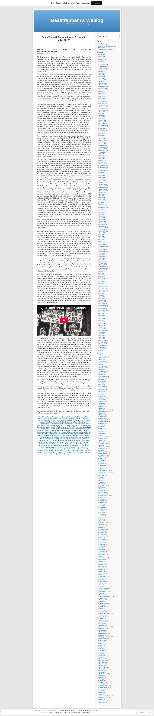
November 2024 (103, 86)
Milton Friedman (53, 434)
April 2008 (102, 338)
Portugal (101, 605)
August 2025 (102, 71)
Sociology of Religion (105, 637)
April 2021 (102, 159)
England (101, 463)
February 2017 (103, 243)
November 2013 (103, 307)
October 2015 (103, 270)
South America (103, 640)
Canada (101, 418)
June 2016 (102, 256)
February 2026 (103, 61)
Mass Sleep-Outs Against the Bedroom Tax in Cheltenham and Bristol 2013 (107, 46)
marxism (44, 434)
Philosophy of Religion (105, 596)
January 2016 (103, 264)
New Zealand (102, 576)
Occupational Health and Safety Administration (73, 437)
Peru (100, 593)
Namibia (101, 569)
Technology (102, 660)
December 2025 (103, 64)
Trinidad (101, 675)
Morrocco (101, 566)
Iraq (100, 512)
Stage (101, 647)
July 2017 (102, 234)
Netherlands (102, 573)
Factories (65, 449)
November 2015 (103, 268)
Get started (96, 3)
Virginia (85, 444)
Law (100, 531)
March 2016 (102, 261)
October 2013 (103, 308)
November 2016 (103, 248)
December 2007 (103, 345)
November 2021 (103, 147)
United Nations (103, 687)
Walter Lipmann (64, 445)
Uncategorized (103, 684)
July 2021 (102, 153)
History (87, 449)
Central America (65, 447)
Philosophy (75, 450)
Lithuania (101, 542)
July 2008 (102, 333)
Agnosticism (102, 361)
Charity (101, 423)
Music (100, 568)
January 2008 (103, 344)
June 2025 (102, 74)
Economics (41, 449)
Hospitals (101, 500)
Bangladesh (102, 398)
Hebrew (101, 497)
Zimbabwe (102, 702)
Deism (101, 445)
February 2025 (103, 81)
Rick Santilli (53, 440)
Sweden (101, 650)
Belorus (101, 404)
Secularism (102, 628)
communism (75, 447)
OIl (100, 586)
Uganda (101, 680)
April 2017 (102, 239)
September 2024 (104, 90)
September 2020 (104, 170)
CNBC (87, 422)
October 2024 (103, 88)
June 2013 (102, 315)
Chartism (101, 425)
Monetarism (63, 434)
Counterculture (79, 424)
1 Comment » (67, 454)
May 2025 (102, 76)
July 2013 (102, 313)
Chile (100, 426)
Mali (100, 547)
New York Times (77, 435)
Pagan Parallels (103, 588)
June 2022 (102, 135)
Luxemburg (102, 544)
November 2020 (103, 167)
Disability (101, 452)
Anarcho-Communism (82, 419)
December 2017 (103, 226)
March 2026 (102, 59)
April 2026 (102, 58)
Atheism (101, 388)
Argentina (101, 379)
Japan (101, 521)
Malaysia (101, 546)
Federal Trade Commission (78, 427)
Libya (100, 537)
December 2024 (103, 85)
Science (101, 623)
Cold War (41, 424)
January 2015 (103, 283)
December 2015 (103, 266)
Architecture (102, 378)
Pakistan (101, 589)
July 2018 (102, 214)
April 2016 (102, 259)
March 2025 (102, 79)
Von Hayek (54, 445)
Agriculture (102, 362)
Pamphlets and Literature (106, 49)
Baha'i (101, 393)
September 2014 (104, 290)
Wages (82, 452)
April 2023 (102, 118)
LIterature (68, 450)
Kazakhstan (102, 526)
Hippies (79, 430)
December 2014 (103, 285)
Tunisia (101, 677)
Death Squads (50, 425)
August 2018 (102, 212)
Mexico (101, 559)
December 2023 (103, 105)
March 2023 (102, 120)
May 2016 (102, 258)
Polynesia (102, 601)
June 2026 (102, 54)
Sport (100, 645)
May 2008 (102, 337)
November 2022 (103, 127)
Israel (100, 517)
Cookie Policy (85, 712)
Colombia (101, 431)
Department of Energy (63, 425)
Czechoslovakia (103, 443)
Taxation (72, 442)
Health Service (79, 449)
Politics (82, 450)
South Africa (102, 638)
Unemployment (103, 685)
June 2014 (102, 295)
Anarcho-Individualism (45, 420)
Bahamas (101, 394)
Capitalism (48, 422)
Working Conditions (104, 697)
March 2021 (102, 160)
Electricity (101, 462)
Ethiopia (101, 468)
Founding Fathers (80, 429)
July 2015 (102, 273)
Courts (86, 424)
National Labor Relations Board (47, 435)
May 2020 (102, 177)
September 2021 (104, 150)
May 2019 (102, 197)
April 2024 (102, 98)
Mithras (101, 561)
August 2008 (102, 332)
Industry (39, 450)
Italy (100, 519)
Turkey (101, 679)
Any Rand (70, 420)
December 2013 (103, 305)
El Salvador (102, 460)
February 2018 (103, 222)
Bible (100, 408)
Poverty (44, 452)
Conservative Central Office (54, 424)
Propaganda (58, 439)
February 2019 (103, 202)
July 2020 (102, 174)
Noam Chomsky (52, 437)
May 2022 (102, 137)
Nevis (100, 574)
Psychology (102, 610)
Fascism (71, 449)
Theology (101, 672)
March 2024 (102, 100)
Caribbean (102, 420)
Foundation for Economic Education (62, 429)
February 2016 (103, 263)
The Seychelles (103, 669)
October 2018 (103, 209)
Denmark (101, 448)
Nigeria (101, 579)
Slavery (54, 452)
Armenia (101, 381)
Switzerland (102, 652)
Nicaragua (102, 578)
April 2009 (102, 325)
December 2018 (103, 206)
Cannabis (41, 422)
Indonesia (102, 507)
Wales (101, 692)
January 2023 (103, 123)
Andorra (101, 369)
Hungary (101, 502)
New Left (68, 435)
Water (100, 694)
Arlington (77, 420)
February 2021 (103, 162)
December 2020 (103, 165)
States (67, 442)
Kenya (101, 527)
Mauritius (101, 552)
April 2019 (102, 199)
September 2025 (104, 69)
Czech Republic (103, 441)
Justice (45, 450)
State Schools (59, 442)
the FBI (41, 444)
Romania (101, 615)
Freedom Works (70, 430)
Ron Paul (61, 440)
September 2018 (104, 211)
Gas (100, 484)
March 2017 (102, 241)
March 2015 (102, 280)
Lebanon (101, 532)
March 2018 (102, 221)
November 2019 (103, 187)
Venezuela (102, 689)
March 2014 (102, 300)
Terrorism (101, 663)
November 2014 (103, 286)
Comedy (101, 433)
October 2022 (103, 128)
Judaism (101, 522)
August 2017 (102, 233)
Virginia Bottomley (44, 445)
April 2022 (102, 138)
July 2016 (102, 254)
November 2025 (103, 66)
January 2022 (103, 143)
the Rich (54, 444)
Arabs (100, 372)
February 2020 (103, 182)
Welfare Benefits (103, 695)
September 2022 (104, 130)
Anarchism (55, 447)
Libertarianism (59, 450)
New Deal (61, 435)
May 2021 (102, 157)
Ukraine (101, 682)
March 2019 (102, 201)
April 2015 (102, 278)
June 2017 (102, 236)
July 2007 (102, 350)
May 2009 (102, 323)
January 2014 (103, 303)
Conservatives (68, 424)
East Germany (103, 453)
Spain (100, 643)
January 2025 (103, 83)
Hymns (101, 504)
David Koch (41, 425)
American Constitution (50, 419)
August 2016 (102, 253)
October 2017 (103, 229)
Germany (101, 489)
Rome (100, 616)
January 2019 (103, 204)
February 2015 (103, 281)
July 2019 (102, 194)
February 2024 (103, 101)
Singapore (102, 630)
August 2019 (102, 192)
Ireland (101, 514)
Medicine (101, 554)
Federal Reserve (62, 427)
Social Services (103, 633)
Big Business (85, 420)
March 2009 (102, 327)
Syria (100, 653)
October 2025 (103, 68)
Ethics (101, 467)
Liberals (51, 450)
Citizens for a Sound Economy (75, 422)
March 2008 (102, 340)
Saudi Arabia (102, 620)
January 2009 (103, 330)
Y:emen (101, 699)
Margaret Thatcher (68, 432)
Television (68, 452)
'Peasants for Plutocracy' (76, 417)
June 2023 (102, 115)
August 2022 (102, 132)
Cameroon (102, 416)
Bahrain (101, 396)
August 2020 (102, 172)
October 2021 (103, 148)
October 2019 (103, 189)
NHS (85, 435)
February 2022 (103, 142)
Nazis (100, 571)
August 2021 (102, 152)
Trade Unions (103, 674)
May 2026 (102, 56)
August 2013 (102, 312)
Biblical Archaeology (104, 409)
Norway (101, 583)
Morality (101, 564)
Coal (100, 430)
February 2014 (103, 301)
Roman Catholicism (104, 613)
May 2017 (102, 238)
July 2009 (102, 320)
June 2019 (102, 196)
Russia (101, 618)
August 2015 (102, 271)
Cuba (100, 440)
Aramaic (101, 374)
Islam (100, 515)
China (100, 428)
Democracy (83, 447)
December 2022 (103, 125)
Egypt (100, 458)
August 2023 (102, 111)
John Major (46, 432)
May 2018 (102, 217)
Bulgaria (101, 415)
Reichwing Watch (81, 439)
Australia (101, 389)
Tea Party (79, 442)
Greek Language (104, 492)
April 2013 (102, 318)
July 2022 (102, 133)
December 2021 (103, 145)
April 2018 (102, 219)
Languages (102, 529)
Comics (101, 435)
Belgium (101, 403)
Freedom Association (58, 430)
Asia (100, 384)
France (101, 482)
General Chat (103, 485)
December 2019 (103, 185)
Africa (100, 359)
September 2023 (104, 110)
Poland (101, 598)
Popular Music (103, 603)
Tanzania (101, 658)
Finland (101, 480)
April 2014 (102, 298)
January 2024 (103, 103)
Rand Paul (66, 439)
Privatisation (49, 439)
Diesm (101, 450)
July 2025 (102, 73)
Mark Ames (78, 432)
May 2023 (102, 116)
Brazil (100, 413)
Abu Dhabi (102, 356)
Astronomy (102, 386)
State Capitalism (49, 442)
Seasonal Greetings (104, 626)
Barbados (102, 401)
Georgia (101, 487)
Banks (101, 399)
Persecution (102, 591)
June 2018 (102, 216)
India (100, 505)
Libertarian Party (55, 432)
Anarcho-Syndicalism (60, 420)
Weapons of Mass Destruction (79, 445)
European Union (103, 470)
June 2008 (102, 335)
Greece (101, 490)
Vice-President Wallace (65, 444)
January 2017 (103, 244)
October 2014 (103, 288)
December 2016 (103, 246)
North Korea (102, 581)
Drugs (72, 425)
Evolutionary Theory (104, 472)
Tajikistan (101, 657)
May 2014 (102, 296)
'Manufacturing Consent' (60, 417)
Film (100, 478)
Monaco (101, 563)
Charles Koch (56, 422)
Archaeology (102, 376)
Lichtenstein (102, 539)
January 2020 (103, 184)
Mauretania (102, 551)
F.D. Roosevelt (80, 425)
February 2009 (103, 328)
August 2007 (102, 349)
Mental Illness (103, 558)
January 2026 (103, 63)
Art (100, 383)
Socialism (61, 452)
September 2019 (104, 190)
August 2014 (102, 291)
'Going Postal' (46, 417)
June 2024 (102, 95)
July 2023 (102, 113)
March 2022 (102, 140)
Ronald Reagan (70, 440)
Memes (101, 556)
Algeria (101, 364)
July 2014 (102, 293)
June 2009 (102, 322)
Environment (57, 449)
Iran (100, 510)
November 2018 (103, 207)
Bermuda (101, 406)
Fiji (100, 477)
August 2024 (102, 91)
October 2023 (103, 108)
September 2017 (104, 231)
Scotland (101, 625)
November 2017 (103, 227)
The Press (75, 452)
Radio (50, 452)
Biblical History (103, 411)
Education (49, 449)
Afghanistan (102, 357)
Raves (73, 439)
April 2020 (102, 179)
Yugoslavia (102, 700)
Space (101, 642)
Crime (100, 438)
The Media (47, 444)
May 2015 (102, 276)
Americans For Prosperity (66, 419)
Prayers (101, 608)
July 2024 (102, 93)
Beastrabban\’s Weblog (77, 20)
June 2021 (102, 155)
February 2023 (103, 122)
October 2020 (103, 169)
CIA (63, 422)
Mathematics (102, 549)
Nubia (100, 584)
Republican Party (43, 440)
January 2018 (103, 224)
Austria (101, 391)
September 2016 (104, 251)
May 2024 (102, 96)
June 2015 (102, 275)
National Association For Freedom (79, 434)
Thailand (101, 665)
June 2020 (102, 175)
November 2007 (103, 347)
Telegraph (86, 442)
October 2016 (103, 249)
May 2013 (102, 317)
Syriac (101, 655)
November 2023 (103, 106)
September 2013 (104, 310)
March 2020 (102, 180)
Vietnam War (78, 444)
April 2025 (102, 78)
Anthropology (102, 371)
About (100, 43)
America (49, 447)
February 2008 (103, 342)
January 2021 (103, 164)
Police (42, 439)
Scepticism (102, 621)
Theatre (101, 670)
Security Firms (80, 440)
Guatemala (102, 494)
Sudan (101, 648)
